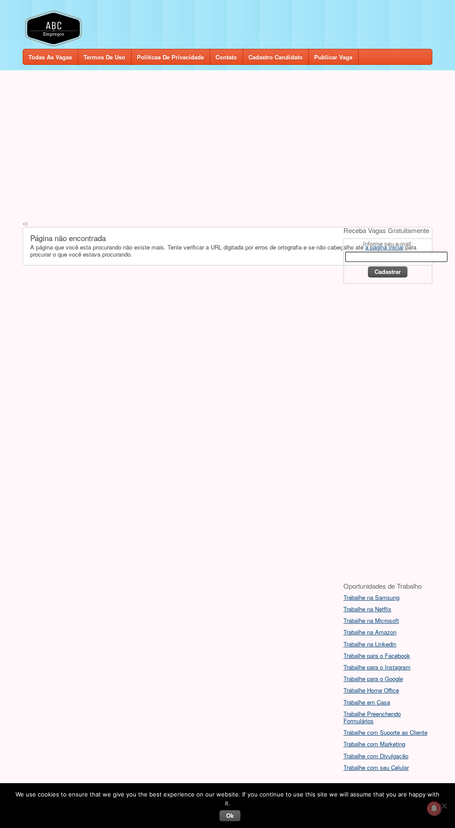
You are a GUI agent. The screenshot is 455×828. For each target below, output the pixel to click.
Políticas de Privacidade (170, 57)
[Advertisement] (227, 143)
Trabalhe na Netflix (367, 609)
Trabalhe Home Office (371, 690)
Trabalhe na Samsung (371, 597)
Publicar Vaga (333, 57)
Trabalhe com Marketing (374, 744)
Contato (226, 57)
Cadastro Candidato (275, 57)
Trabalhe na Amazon (369, 632)
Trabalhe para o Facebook (376, 655)
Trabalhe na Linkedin (369, 644)
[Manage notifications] (434, 808)
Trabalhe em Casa (366, 702)
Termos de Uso (104, 57)
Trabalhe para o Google (373, 678)
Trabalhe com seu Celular (376, 767)
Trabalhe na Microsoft (371, 620)
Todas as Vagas (50, 57)
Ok (230, 815)
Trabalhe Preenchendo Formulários (372, 717)
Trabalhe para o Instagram (377, 667)
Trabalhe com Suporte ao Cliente (385, 732)
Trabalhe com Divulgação (375, 756)
